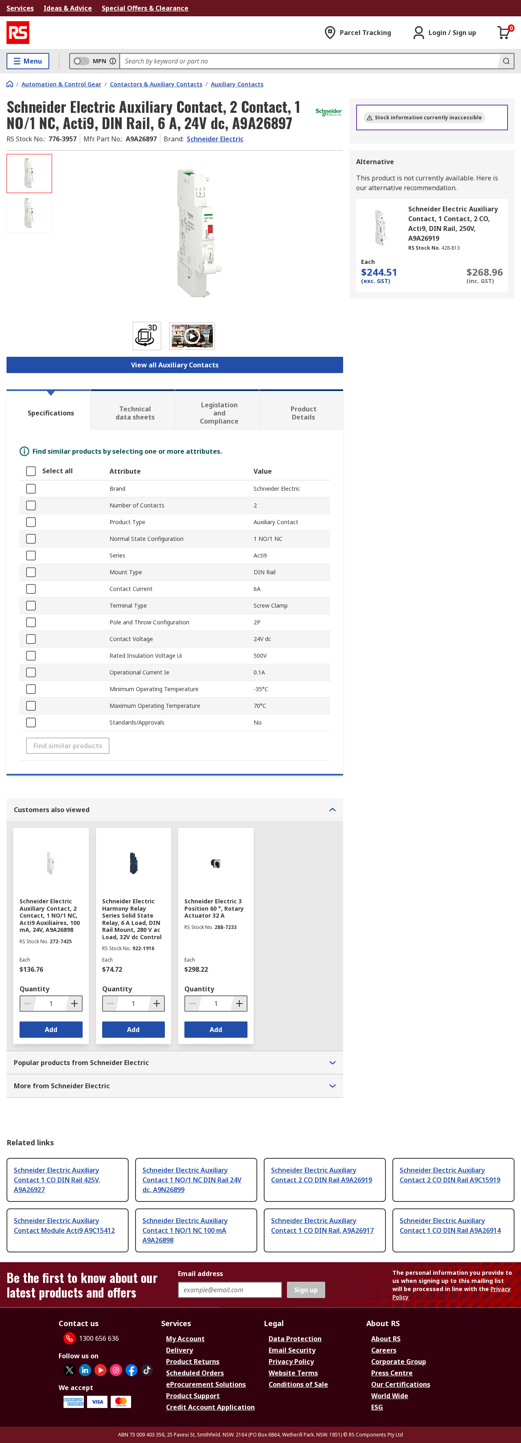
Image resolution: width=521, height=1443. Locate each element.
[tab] (48, 409)
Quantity (34, 988)
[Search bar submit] (505, 61)
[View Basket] (503, 32)
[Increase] (74, 1003)
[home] (10, 84)
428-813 (450, 247)
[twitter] (69, 1370)
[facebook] (131, 1370)
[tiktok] (147, 1370)
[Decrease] (28, 1003)
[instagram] (116, 1370)
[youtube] (100, 1370)
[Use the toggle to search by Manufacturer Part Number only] (112, 61)
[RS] (18, 32)
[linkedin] (85, 1370)
